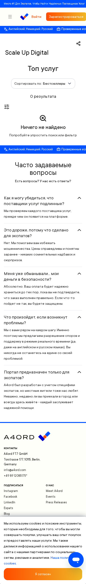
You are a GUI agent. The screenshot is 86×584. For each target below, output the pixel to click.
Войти (36, 17)
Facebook (10, 496)
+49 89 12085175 (15, 475)
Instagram (11, 491)
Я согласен (43, 574)
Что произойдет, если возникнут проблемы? (35, 320)
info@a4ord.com (15, 470)
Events (50, 496)
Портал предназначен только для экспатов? (36, 375)
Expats (8, 508)
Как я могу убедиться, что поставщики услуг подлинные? (34, 201)
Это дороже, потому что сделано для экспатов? (36, 233)
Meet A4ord (54, 491)
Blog (7, 513)
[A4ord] (24, 16)
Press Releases (56, 502)
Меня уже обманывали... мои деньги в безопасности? (31, 276)
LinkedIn (9, 502)
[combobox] (43, 83)
